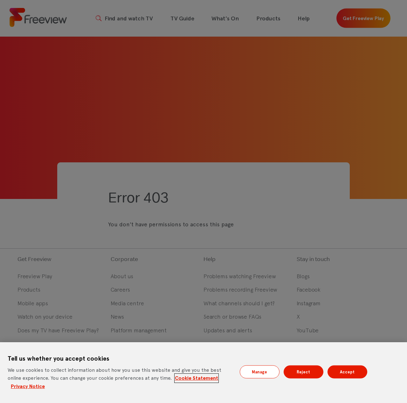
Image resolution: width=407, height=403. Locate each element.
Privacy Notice (28, 386)
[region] (203, 372)
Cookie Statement (196, 378)
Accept (347, 371)
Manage (259, 371)
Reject (303, 371)
